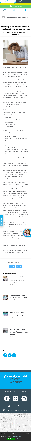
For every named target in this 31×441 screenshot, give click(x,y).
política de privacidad (17, 436)
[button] (10, 266)
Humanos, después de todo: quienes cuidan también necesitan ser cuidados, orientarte (18, 314)
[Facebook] (5, 355)
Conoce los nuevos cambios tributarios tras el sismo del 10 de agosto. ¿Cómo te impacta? (18, 297)
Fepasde (3, 16)
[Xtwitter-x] (15, 398)
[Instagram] (14, 355)
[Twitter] (10, 355)
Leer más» (12, 284)
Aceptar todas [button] (11, 438)
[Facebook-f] (7, 398)
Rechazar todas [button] (20, 438)
